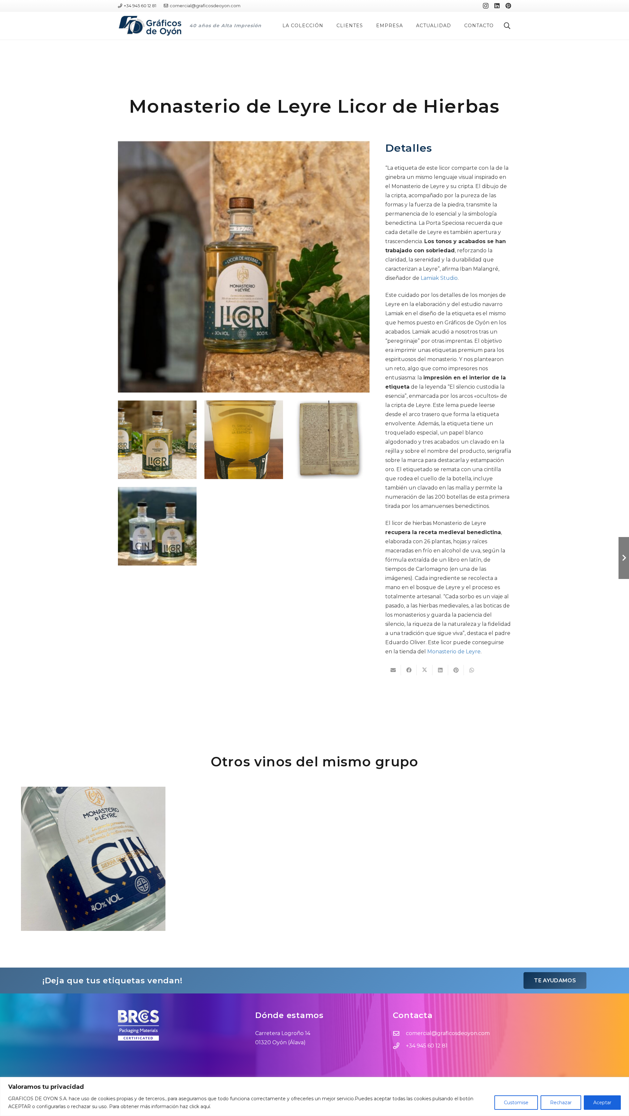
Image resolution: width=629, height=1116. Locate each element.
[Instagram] (485, 6)
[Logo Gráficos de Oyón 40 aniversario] (150, 25)
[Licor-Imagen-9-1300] (244, 267)
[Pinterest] (508, 6)
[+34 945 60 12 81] (399, 1046)
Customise (516, 1103)
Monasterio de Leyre (454, 651)
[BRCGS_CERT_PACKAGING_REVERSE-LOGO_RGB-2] (177, 1025)
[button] (326, 26)
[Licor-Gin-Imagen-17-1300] (157, 526)
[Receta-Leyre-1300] (330, 439)
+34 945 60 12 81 (427, 1046)
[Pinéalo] (456, 670)
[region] (314, 1096)
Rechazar (561, 1103)
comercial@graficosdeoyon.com (448, 1033)
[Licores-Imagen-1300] (157, 439)
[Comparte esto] (409, 670)
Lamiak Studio (439, 278)
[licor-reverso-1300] (243, 439)
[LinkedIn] (497, 6)
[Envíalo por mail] (393, 670)
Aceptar (602, 1103)
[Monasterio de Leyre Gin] (93, 859)
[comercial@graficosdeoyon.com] (399, 1033)
